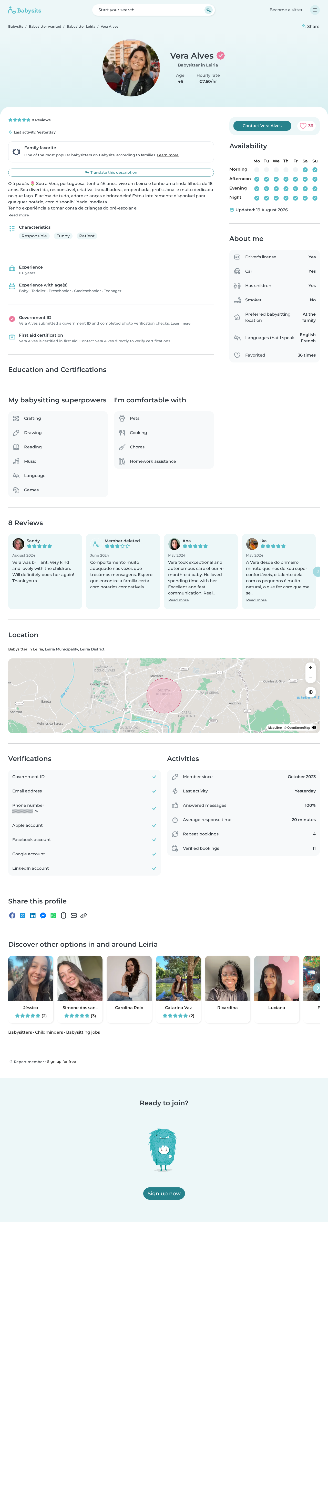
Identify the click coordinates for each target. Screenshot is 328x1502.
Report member (28, 1061)
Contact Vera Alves (262, 125)
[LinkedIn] (33, 915)
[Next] (318, 572)
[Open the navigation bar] (315, 10)
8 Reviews (40, 120)
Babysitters (20, 1032)
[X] (22, 915)
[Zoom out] (310, 677)
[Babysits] (24, 10)
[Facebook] (12, 915)
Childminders (49, 1032)
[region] (164, 695)
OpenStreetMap (298, 727)
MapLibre (275, 727)
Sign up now (164, 1193)
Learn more (168, 155)
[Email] (74, 915)
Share (313, 26)
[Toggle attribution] (314, 727)
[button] (45, 571)
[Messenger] (43, 915)
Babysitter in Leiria (198, 65)
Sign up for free (61, 1061)
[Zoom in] (310, 667)
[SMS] (63, 915)
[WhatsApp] (53, 915)
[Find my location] (310, 692)
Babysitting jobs (83, 1032)
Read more (18, 215)
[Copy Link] (83, 915)
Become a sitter (286, 9)
